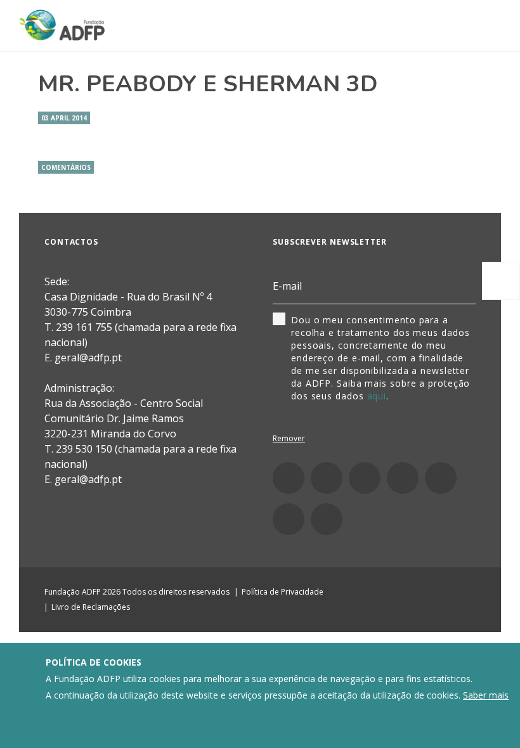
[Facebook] (288, 478)
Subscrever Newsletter (330, 241)
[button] (501, 281)
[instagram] (326, 478)
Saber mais (486, 695)
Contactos (71, 241)
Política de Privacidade (282, 591)
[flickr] (441, 478)
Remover (289, 438)
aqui (377, 396)
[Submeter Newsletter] (468, 286)
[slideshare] (288, 519)
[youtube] (403, 478)
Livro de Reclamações (90, 607)
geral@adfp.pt (88, 479)
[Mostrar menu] (485, 26)
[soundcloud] (326, 519)
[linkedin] (364, 478)
